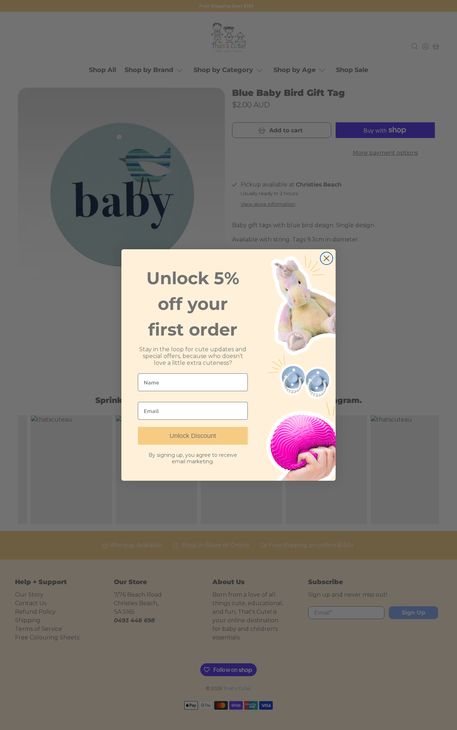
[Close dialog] (326, 258)
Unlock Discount (193, 435)
